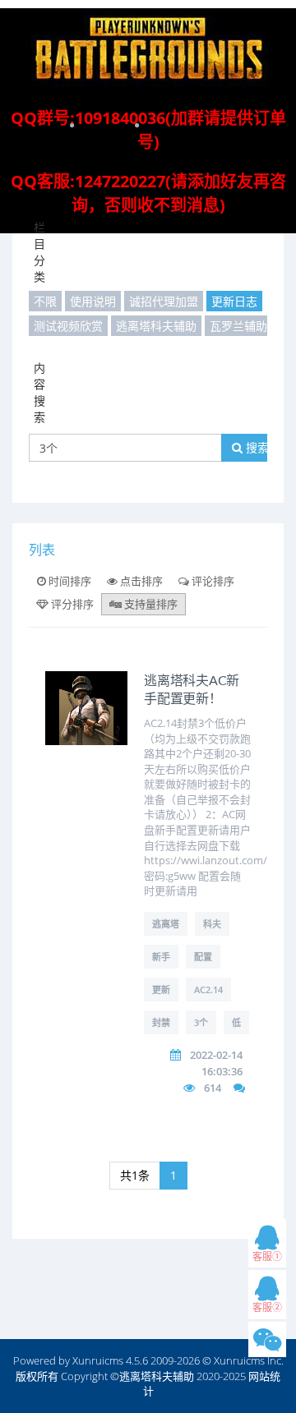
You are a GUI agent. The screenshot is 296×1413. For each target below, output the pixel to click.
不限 (45, 301)
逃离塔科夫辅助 (156, 326)
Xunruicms (97, 1360)
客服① (267, 1256)
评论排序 (211, 580)
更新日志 (234, 301)
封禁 (161, 1022)
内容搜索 (39, 392)
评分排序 (71, 603)
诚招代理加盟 (163, 301)
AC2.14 (208, 989)
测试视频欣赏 (68, 326)
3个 (201, 1022)
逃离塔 (165, 924)
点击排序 (140, 580)
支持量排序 (150, 603)
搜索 (256, 447)
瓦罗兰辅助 (238, 326)
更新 (161, 989)
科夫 (212, 924)
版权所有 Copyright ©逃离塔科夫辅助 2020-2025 (131, 1376)
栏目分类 (39, 251)
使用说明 (93, 301)
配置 (203, 956)
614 (212, 1087)
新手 (161, 956)
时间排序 (68, 580)
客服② (267, 1307)
